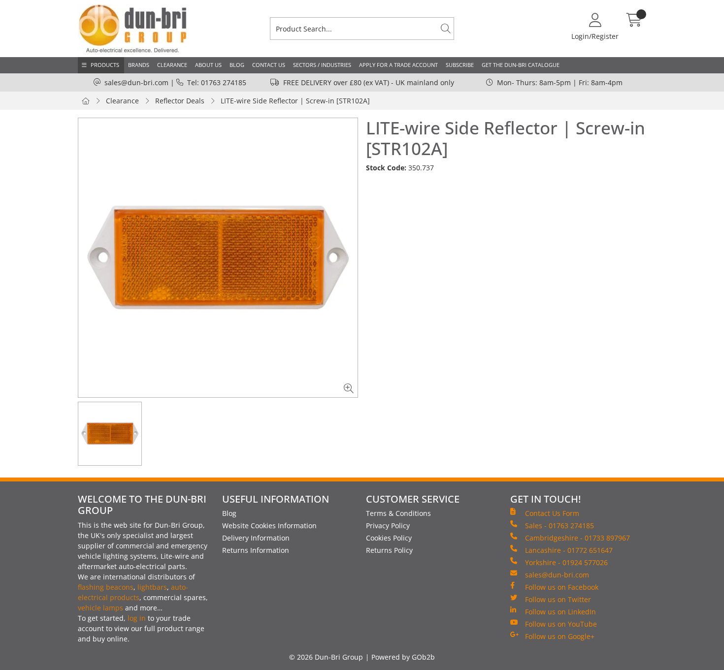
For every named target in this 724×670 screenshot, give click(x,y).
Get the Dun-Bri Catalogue (520, 64)
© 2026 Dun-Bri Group (326, 657)
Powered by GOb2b (403, 657)
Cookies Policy (389, 537)
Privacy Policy (388, 525)
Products (105, 64)
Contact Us (268, 64)
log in (137, 618)
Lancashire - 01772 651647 (569, 550)
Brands (138, 64)
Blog (237, 64)
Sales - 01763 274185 (559, 525)
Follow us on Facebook (561, 587)
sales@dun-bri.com (136, 82)
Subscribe (460, 64)
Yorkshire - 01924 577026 (566, 562)
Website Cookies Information (269, 525)
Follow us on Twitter (558, 599)
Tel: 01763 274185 (216, 82)
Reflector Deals (179, 100)
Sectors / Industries (322, 64)
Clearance (172, 64)
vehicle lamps (100, 607)
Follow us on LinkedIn (560, 611)
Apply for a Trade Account (398, 64)
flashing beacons (105, 587)
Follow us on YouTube (561, 624)
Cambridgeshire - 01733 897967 (577, 537)
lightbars (152, 587)
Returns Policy (389, 550)
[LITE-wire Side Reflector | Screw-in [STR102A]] (218, 258)
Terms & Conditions (398, 513)
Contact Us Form (552, 513)
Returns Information (255, 550)
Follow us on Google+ (559, 636)
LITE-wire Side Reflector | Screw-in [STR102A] (295, 100)
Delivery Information (256, 537)
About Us (208, 64)
